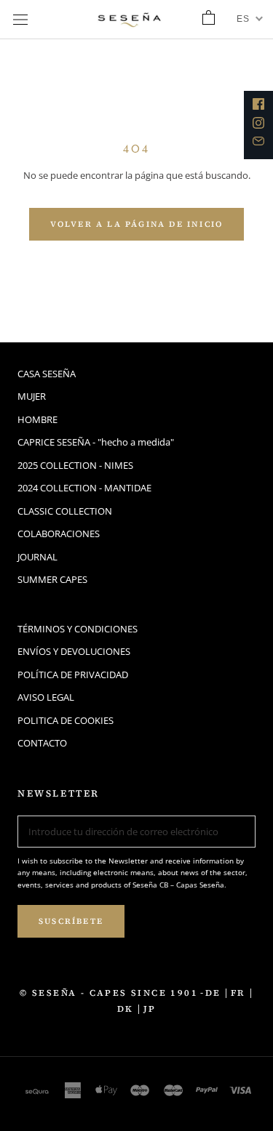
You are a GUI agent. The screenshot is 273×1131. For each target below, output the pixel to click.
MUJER (31, 396)
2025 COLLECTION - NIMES (75, 465)
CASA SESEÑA (46, 373)
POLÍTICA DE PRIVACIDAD (72, 674)
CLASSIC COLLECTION (64, 511)
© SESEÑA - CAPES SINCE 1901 (109, 993)
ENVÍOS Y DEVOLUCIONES (73, 651)
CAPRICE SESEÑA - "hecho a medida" (95, 441)
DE (213, 993)
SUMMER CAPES (52, 579)
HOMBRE (37, 419)
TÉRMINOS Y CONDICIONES (77, 628)
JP (150, 1009)
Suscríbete (71, 921)
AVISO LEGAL (45, 697)
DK (125, 1009)
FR (238, 993)
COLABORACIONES (58, 533)
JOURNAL (37, 556)
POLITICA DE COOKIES (65, 720)
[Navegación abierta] (20, 19)
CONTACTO (42, 742)
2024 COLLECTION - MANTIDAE (84, 487)
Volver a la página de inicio (136, 224)
